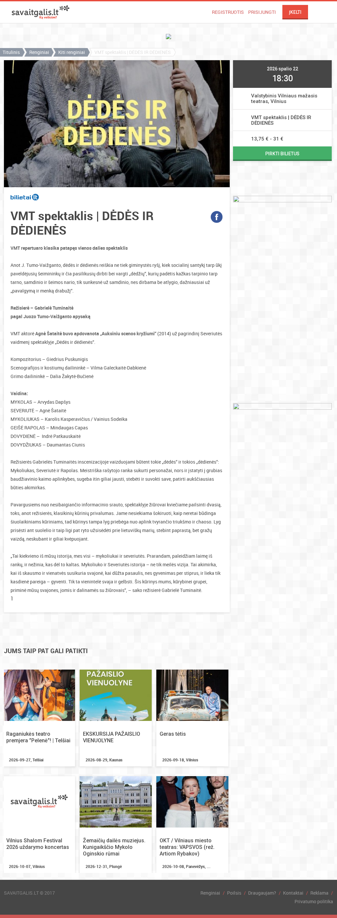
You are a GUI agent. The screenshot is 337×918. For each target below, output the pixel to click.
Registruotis (228, 12)
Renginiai (39, 52)
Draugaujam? (262, 893)
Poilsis (234, 893)
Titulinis (11, 52)
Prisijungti (262, 12)
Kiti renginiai (71, 52)
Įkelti (295, 12)
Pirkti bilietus (282, 153)
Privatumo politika (314, 901)
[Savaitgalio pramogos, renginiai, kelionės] (40, 12)
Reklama (319, 893)
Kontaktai (293, 893)
